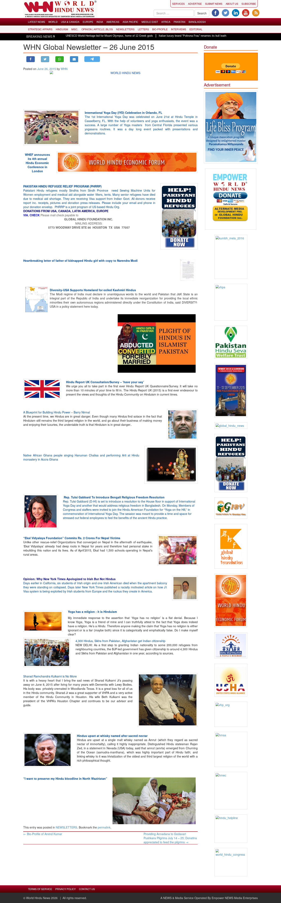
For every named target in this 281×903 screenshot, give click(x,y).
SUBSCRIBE (249, 3)
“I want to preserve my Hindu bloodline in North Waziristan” (65, 778)
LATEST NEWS (36, 21)
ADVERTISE (195, 3)
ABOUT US (232, 3)
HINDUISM (62, 29)
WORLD (53, 21)
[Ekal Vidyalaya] (231, 645)
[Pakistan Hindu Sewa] (231, 342)
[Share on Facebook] (30, 59)
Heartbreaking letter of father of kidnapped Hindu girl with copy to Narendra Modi (80, 260)
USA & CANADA (70, 21)
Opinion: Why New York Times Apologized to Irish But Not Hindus (69, 579)
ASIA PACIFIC (130, 21)
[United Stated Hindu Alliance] (231, 680)
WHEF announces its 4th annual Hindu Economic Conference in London (37, 162)
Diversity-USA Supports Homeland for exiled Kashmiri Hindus (93, 290)
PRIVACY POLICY (65, 889)
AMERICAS (112, 21)
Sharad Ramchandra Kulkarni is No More (50, 676)
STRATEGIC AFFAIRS (40, 29)
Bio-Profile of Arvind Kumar (42, 834)
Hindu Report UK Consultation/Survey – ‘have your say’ (105, 382)
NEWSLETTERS (125, 29)
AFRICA (165, 21)
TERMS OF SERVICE (40, 889)
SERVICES (178, 3)
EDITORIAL (195, 29)
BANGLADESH (197, 21)
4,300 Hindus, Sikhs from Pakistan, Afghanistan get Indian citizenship (120, 641)
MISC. (74, 29)
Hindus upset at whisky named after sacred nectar (112, 736)
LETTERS (143, 29)
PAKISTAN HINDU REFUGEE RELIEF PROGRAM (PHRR (61, 186)
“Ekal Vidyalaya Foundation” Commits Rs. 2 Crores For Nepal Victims (71, 538)
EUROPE (88, 21)
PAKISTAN (179, 21)
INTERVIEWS (178, 29)
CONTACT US (87, 889)
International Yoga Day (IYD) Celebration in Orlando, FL (123, 113)
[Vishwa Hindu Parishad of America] (231, 302)
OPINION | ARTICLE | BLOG (97, 29)
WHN (64, 69)
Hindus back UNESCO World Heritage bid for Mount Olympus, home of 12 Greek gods (80, 35)
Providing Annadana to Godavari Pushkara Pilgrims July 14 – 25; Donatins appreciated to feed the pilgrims (170, 838)
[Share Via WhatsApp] (59, 59)
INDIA (99, 21)
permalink (104, 827)
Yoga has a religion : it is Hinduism (92, 612)
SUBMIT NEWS (213, 3)
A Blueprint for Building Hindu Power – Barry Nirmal (56, 412)
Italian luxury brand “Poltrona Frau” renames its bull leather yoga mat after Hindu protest (190, 35)
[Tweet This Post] (45, 59)
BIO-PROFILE (160, 29)
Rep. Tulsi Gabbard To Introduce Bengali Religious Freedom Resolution (114, 497)
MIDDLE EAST (150, 21)
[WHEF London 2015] (231, 390)
